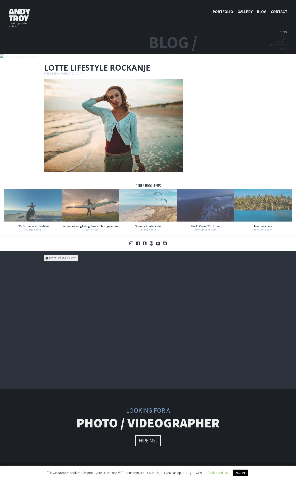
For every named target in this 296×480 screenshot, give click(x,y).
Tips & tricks (278, 45)
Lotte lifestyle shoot (62, 258)
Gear (283, 35)
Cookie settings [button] (217, 473)
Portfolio (223, 11)
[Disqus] (148, 324)
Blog (262, 11)
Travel (282, 48)
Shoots (281, 42)
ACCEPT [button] (240, 473)
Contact (279, 11)
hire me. (148, 440)
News (283, 39)
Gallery (245, 11)
